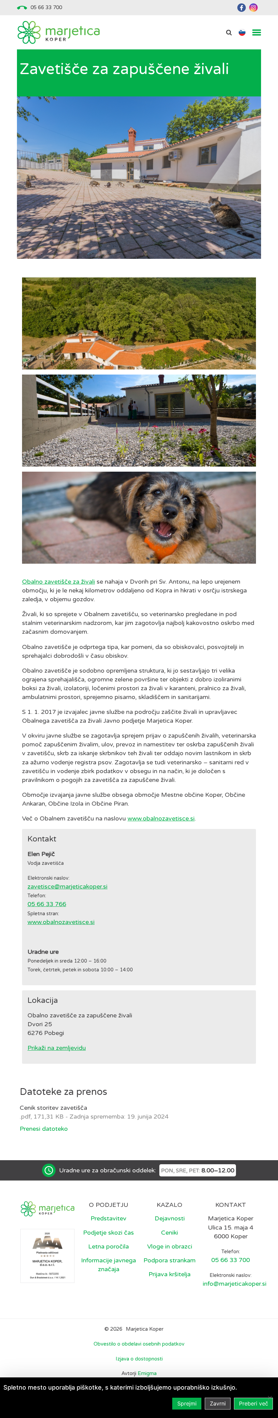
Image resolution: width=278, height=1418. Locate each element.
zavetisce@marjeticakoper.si (67, 886)
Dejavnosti (170, 1218)
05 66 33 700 (46, 7)
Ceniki (169, 1232)
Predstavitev (108, 1218)
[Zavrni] (269, 1397)
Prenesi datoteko (44, 1128)
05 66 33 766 (46, 904)
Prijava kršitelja (169, 1274)
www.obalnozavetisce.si (161, 818)
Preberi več (253, 1403)
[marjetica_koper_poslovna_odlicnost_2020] (47, 1255)
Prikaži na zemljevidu (56, 1048)
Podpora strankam (169, 1260)
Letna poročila (108, 1246)
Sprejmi (187, 1403)
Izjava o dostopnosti (139, 1359)
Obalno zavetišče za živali (58, 581)
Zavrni (218, 1403)
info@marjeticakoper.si (234, 1283)
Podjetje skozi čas (108, 1232)
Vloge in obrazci (169, 1246)
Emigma (147, 1373)
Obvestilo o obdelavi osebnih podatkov (139, 1344)
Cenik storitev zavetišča (53, 1107)
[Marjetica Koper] (58, 32)
